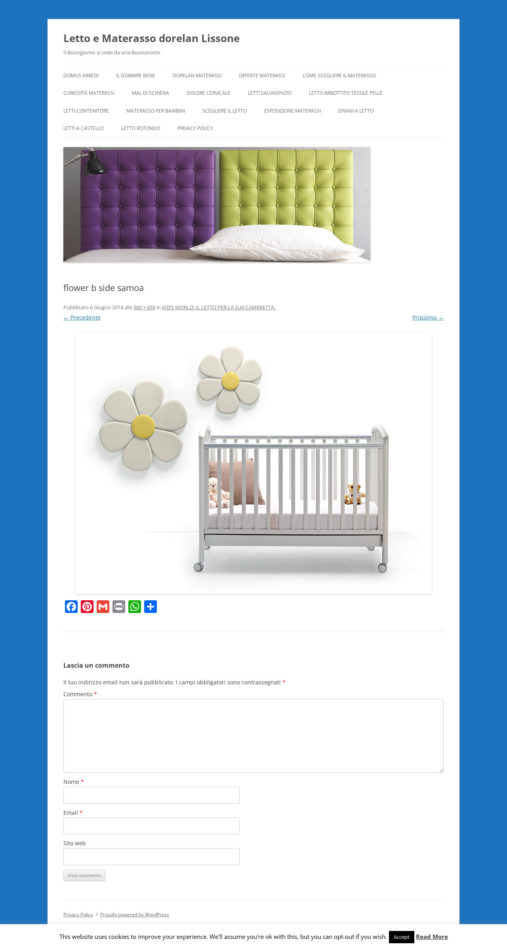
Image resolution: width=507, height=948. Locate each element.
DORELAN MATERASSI (197, 75)
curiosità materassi (88, 93)
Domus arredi (81, 75)
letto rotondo (140, 128)
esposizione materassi (292, 110)
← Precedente (82, 317)
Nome (73, 781)
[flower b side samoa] (253, 463)
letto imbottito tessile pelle (346, 93)
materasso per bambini (155, 110)
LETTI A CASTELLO (83, 128)
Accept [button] (402, 936)
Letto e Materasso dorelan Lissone (151, 38)
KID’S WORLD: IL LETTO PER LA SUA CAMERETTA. (218, 307)
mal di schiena (150, 93)
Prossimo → (428, 317)
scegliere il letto (224, 110)
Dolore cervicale (209, 93)
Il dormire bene (135, 75)
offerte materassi (262, 75)
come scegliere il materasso (339, 75)
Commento (80, 694)
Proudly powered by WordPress (134, 914)
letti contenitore (86, 110)
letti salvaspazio (270, 93)
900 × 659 (144, 307)
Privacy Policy (195, 128)
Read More (432, 937)
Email (73, 812)
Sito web (74, 843)
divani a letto (356, 110)
